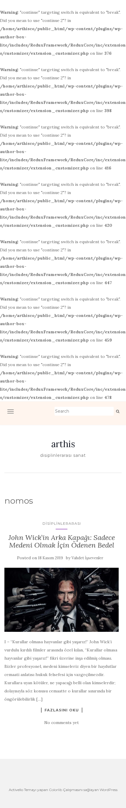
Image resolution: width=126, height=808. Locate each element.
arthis (63, 444)
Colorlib (55, 790)
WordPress (109, 790)
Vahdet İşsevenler (87, 557)
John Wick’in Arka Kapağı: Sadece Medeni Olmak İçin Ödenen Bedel (61, 541)
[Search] (118, 411)
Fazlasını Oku (62, 710)
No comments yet (61, 722)
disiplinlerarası (61, 523)
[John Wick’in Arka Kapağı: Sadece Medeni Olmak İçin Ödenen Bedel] (61, 600)
